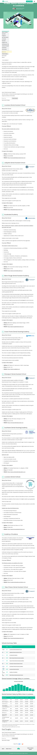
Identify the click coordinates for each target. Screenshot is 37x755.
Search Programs (29, 1)
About (3, 748)
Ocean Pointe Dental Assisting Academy (17, 660)
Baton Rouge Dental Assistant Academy (17, 657)
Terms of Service (30, 748)
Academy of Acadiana (13, 672)
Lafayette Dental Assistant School (16, 652)
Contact (30, 749)
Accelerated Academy (13, 655)
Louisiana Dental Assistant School (16, 649)
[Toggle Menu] (34, 1)
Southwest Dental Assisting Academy (16, 666)
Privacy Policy (8, 748)
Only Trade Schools (18, 753)
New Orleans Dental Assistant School (16, 675)
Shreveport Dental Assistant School (16, 663)
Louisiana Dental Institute (14, 669)
